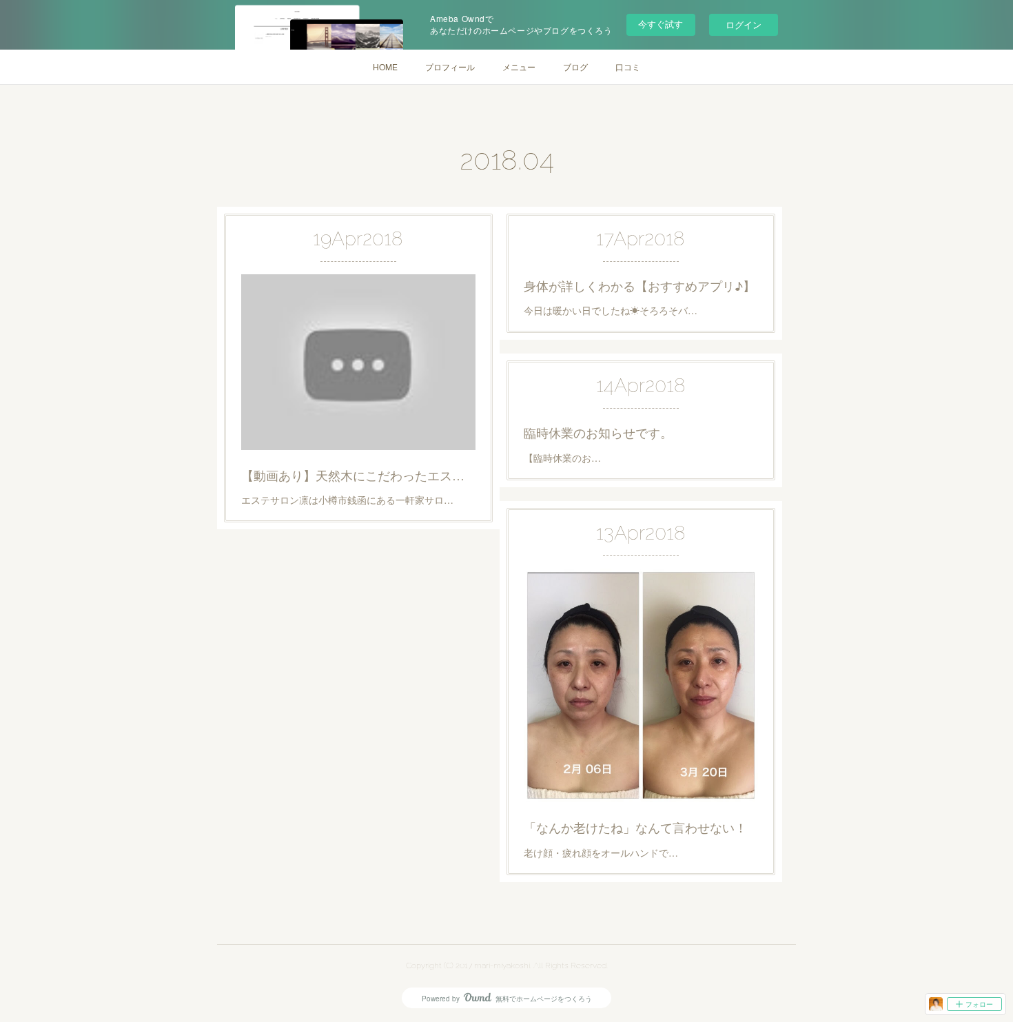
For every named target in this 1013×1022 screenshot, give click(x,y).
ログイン (743, 24)
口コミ (627, 66)
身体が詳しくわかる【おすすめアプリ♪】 (639, 285)
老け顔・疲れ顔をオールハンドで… (601, 852)
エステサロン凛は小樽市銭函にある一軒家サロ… (347, 500)
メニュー (518, 66)
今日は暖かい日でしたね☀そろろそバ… (610, 310)
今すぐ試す (660, 23)
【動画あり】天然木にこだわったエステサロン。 (358, 475)
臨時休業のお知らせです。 (598, 432)
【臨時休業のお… (562, 457)
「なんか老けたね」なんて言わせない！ (635, 827)
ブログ (575, 66)
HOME (385, 66)
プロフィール (450, 66)
